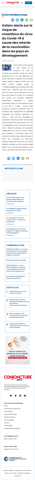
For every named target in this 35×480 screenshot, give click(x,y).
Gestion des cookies (11, 473)
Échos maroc (8, 411)
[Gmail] (31, 20)
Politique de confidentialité (23, 470)
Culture (6, 423)
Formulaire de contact (11, 449)
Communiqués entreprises (12, 428)
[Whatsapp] (26, 20)
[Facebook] (12, 20)
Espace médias (8, 426)
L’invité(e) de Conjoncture (12, 409)
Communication (15, 245)
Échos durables (9, 420)
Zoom (5, 406)
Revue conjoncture (10, 439)
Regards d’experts (9, 417)
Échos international (15, 14)
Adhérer (29, 3)
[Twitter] (17, 20)
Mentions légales (9, 470)
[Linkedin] (22, 20)
